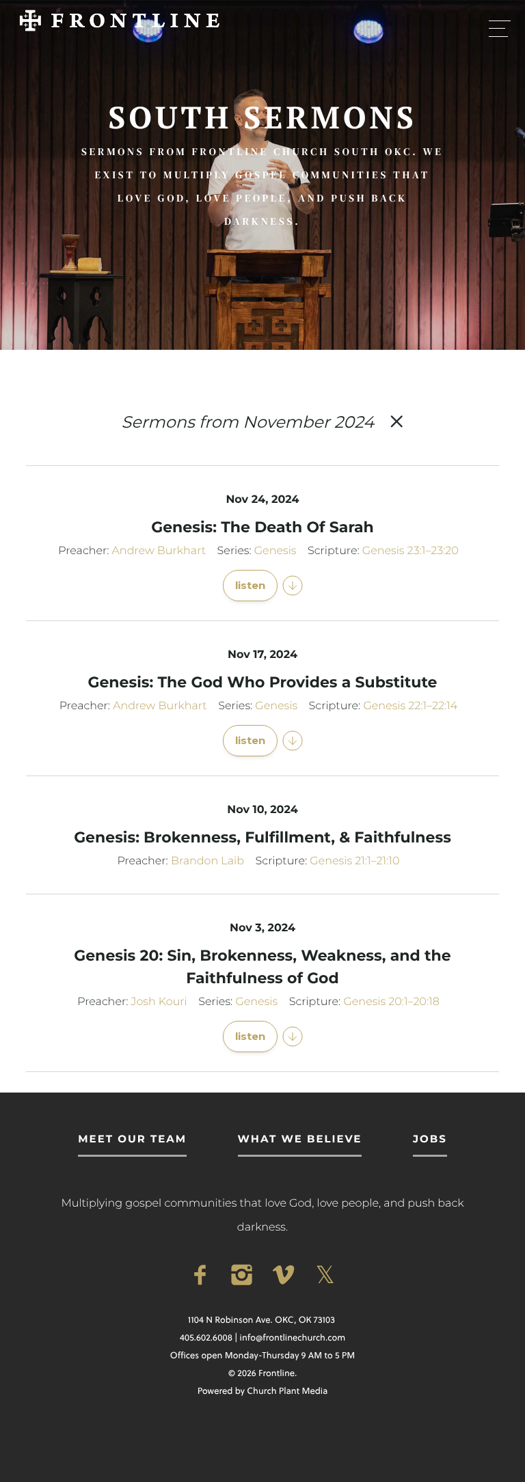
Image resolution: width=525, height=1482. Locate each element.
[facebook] (200, 1275)
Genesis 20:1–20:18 (391, 1002)
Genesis (275, 551)
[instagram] (242, 1275)
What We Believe (300, 1138)
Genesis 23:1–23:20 (410, 551)
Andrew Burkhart (159, 551)
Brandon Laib (207, 861)
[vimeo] (283, 1275)
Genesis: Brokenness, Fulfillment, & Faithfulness (262, 837)
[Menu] (500, 28)
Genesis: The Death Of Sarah (262, 527)
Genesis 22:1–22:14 (410, 706)
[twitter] (325, 1275)
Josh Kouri (159, 1002)
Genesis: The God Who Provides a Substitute (262, 682)
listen (250, 585)
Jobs (430, 1138)
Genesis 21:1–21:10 (354, 861)
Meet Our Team (132, 1138)
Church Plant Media (287, 1391)
